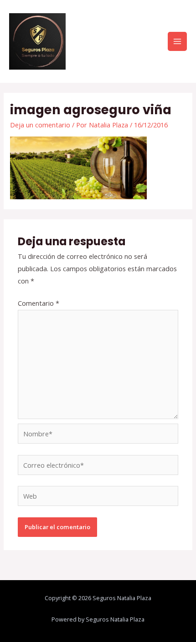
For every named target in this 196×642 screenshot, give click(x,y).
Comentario (38, 303)
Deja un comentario (40, 124)
